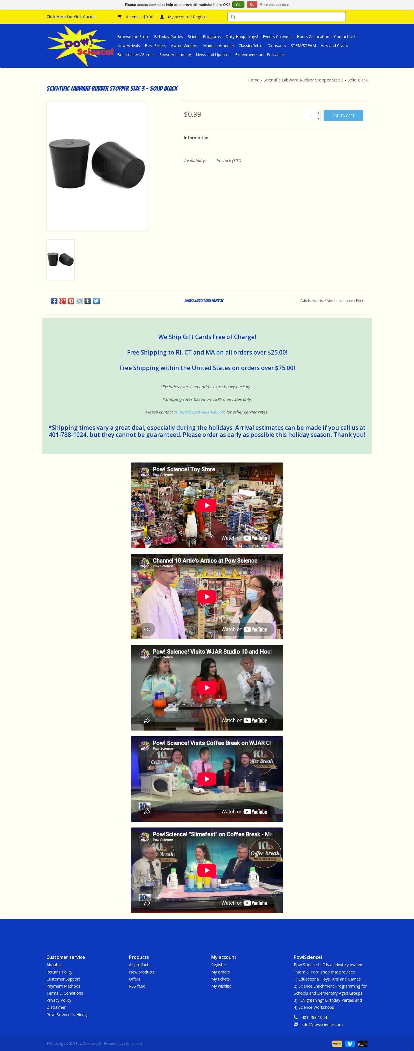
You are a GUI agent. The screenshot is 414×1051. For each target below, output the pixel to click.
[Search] (233, 17)
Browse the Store (133, 36)
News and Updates (213, 54)
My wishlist (221, 986)
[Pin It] (71, 301)
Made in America (218, 45)
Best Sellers (155, 45)
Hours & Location (313, 36)
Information (196, 137)
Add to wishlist (312, 300)
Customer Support (63, 979)
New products (142, 972)
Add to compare (340, 300)
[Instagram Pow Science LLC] (227, 931)
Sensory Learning (175, 54)
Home (254, 80)
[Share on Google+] (62, 301)
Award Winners (184, 45)
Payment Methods (63, 986)
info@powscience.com (322, 1024)
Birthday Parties (168, 36)
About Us (54, 964)
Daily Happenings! (242, 36)
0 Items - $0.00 (139, 16)
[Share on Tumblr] (87, 301)
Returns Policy (59, 972)
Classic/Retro (250, 45)
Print (359, 300)
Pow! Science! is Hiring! (67, 1014)
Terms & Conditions (64, 993)
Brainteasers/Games (136, 54)
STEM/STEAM (303, 45)
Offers (134, 979)
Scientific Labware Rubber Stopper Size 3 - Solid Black (316, 80)
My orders (220, 972)
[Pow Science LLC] (80, 45)
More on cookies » (274, 5)
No (252, 5)
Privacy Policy (58, 1000)
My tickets (220, 979)
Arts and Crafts (334, 45)
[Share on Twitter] (96, 301)
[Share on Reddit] (79, 301)
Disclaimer (56, 1007)
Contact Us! (344, 36)
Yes (238, 5)
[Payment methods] (336, 1043)
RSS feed (137, 986)
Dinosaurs (276, 45)
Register (218, 964)
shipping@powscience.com (199, 412)
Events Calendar (277, 36)
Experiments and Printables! (260, 54)
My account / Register (187, 16)
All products (139, 964)
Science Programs (204, 36)
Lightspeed (133, 1043)
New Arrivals (128, 45)
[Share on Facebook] (54, 301)
